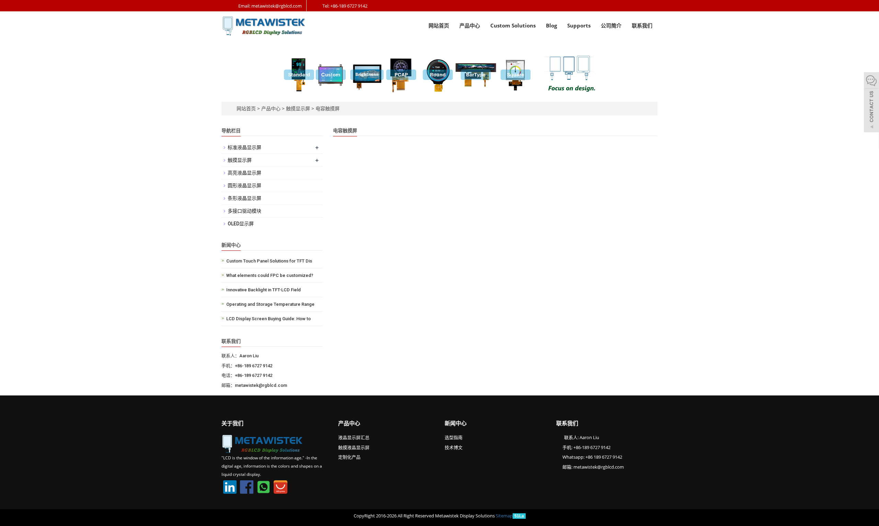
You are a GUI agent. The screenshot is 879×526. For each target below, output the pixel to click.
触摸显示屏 (298, 108)
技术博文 (454, 447)
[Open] (871, 103)
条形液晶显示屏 (244, 198)
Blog (551, 25)
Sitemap (504, 516)
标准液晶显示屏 (244, 147)
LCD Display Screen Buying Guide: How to (268, 318)
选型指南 (454, 437)
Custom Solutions (513, 25)
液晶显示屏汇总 (353, 437)
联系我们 (642, 25)
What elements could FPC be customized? (269, 275)
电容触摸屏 (327, 108)
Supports (579, 25)
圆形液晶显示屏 (244, 185)
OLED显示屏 (241, 223)
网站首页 (439, 25)
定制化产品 (349, 457)
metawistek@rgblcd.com (598, 467)
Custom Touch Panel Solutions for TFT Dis (269, 261)
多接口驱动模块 (244, 211)
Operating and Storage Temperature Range (270, 304)
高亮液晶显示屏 (244, 173)
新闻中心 (456, 423)
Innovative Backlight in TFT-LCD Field (263, 289)
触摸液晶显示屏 (353, 447)
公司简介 (611, 25)
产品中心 (469, 25)
